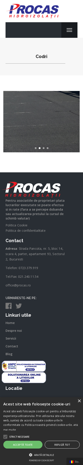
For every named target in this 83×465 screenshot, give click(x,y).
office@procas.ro (18, 285)
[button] (19, 436)
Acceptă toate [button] (23, 444)
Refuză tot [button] (62, 444)
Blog (9, 354)
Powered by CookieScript (41, 460)
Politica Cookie (16, 225)
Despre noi (14, 330)
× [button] (79, 401)
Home (10, 323)
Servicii (11, 338)
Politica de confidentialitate (26, 230)
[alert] (41, 431)
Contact (12, 346)
